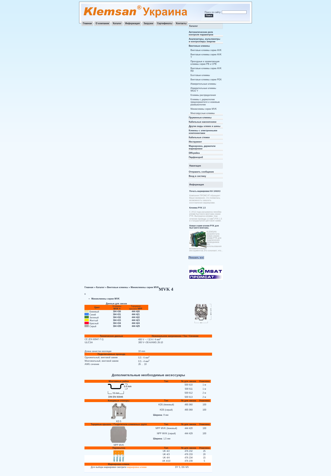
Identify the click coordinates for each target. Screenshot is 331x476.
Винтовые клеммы (199, 46)
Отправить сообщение (201, 171)
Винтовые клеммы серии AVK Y (206, 55)
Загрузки (148, 23)
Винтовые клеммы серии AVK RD (206, 69)
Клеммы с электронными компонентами (203, 131)
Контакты (181, 23)
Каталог (117, 23)
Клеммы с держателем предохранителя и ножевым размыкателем (205, 102)
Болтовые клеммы (200, 75)
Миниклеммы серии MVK (203, 109)
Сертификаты (164, 23)
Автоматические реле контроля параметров (201, 33)
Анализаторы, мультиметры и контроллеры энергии (204, 40)
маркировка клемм (137, 467)
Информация (132, 23)
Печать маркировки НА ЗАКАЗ (204, 191)
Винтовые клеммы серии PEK (206, 79)
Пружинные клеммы (200, 117)
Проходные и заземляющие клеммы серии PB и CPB (204, 62)
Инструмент (195, 141)
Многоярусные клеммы (202, 113)
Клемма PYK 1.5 (197, 208)
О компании (102, 23)
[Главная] (135, 17)
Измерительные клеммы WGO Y (203, 89)
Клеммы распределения (203, 95)
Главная (87, 23)
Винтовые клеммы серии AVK (206, 50)
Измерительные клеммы (203, 84)
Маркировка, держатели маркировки (202, 147)
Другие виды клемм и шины (204, 126)
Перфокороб (196, 157)
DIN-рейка (194, 153)
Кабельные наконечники (202, 122)
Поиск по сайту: (213, 12)
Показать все (196, 257)
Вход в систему (197, 176)
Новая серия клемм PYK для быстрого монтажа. (204, 227)
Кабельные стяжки (199, 137)
